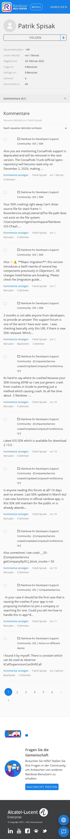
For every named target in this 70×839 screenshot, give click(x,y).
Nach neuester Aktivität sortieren (23, 128)
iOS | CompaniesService (46, 590)
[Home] (15, 6)
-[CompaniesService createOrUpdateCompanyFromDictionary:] (40, 365)
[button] (36, 7)
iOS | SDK (37, 143)
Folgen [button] (36, 37)
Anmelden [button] (58, 7)
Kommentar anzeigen (16, 175)
